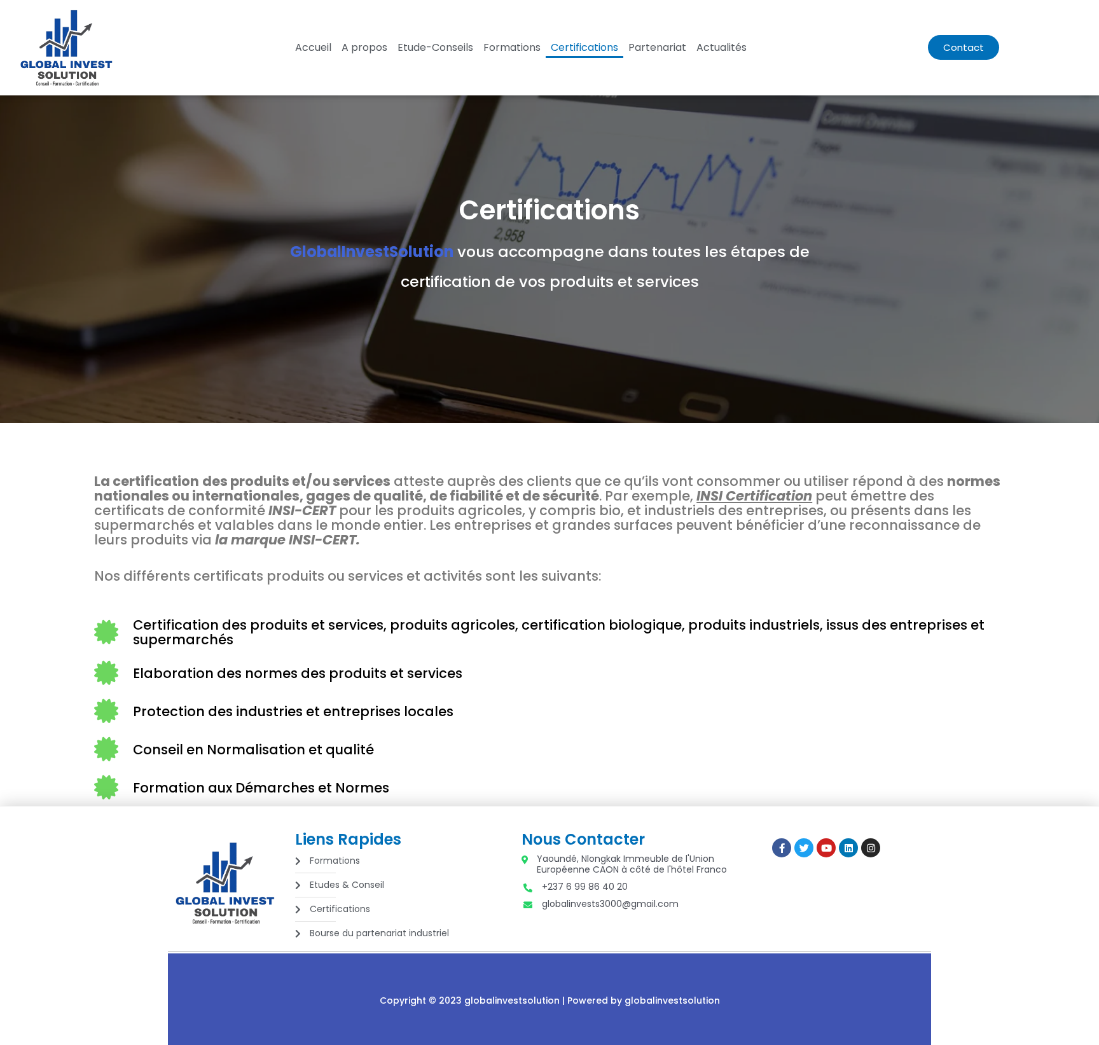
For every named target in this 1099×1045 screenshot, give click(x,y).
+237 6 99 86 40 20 (585, 887)
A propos (364, 47)
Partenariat (657, 47)
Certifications (584, 47)
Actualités (721, 47)
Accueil (313, 47)
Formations (512, 47)
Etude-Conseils (435, 47)
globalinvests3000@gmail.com (610, 904)
